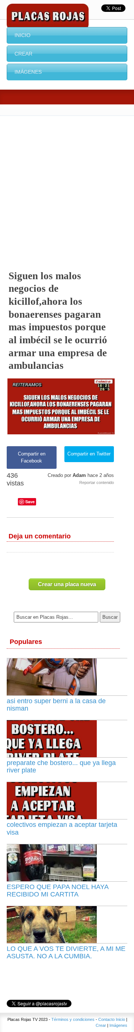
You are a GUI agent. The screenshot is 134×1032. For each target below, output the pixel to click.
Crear (23, 54)
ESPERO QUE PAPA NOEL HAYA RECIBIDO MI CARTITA (57, 890)
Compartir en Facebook (31, 457)
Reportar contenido (96, 482)
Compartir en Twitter (89, 454)
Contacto (106, 1019)
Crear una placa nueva (67, 584)
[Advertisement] (67, 186)
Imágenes (28, 72)
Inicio (23, 35)
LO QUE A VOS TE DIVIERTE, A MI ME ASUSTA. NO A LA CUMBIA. (66, 952)
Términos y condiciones (73, 1019)
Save (30, 501)
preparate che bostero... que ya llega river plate (61, 766)
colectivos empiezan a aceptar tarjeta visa (62, 828)
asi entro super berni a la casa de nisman (56, 704)
